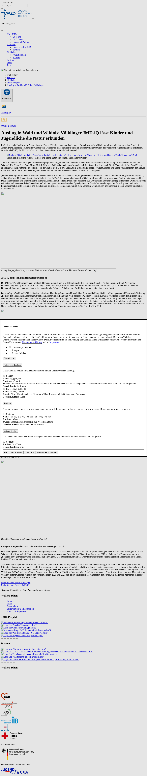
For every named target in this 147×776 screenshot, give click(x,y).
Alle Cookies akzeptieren (46, 452)
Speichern (29, 452)
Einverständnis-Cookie (16, 389)
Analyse (15, 350)
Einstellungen (9, 358)
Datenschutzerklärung (32, 342)
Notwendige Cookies (21, 347)
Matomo (10, 414)
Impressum (54, 342)
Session (9, 376)
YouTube (10, 442)
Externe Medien (18, 353)
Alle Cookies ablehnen (13, 452)
